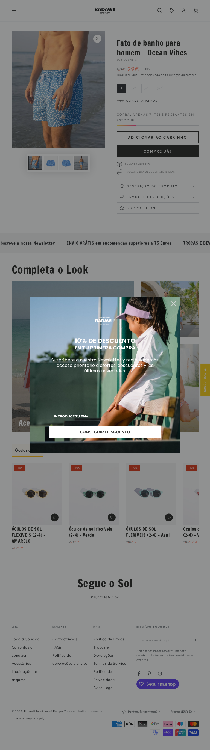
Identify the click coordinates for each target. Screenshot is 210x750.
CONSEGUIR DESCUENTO (105, 431)
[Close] (173, 303)
